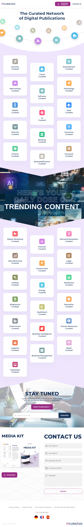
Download (11, 475)
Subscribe (65, 415)
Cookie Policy (27, 507)
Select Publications (41, 407)
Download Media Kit (64, 3)
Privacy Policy (14, 507)
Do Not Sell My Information (64, 507)
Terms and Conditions (43, 507)
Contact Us (77, 4)
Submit (63, 491)
